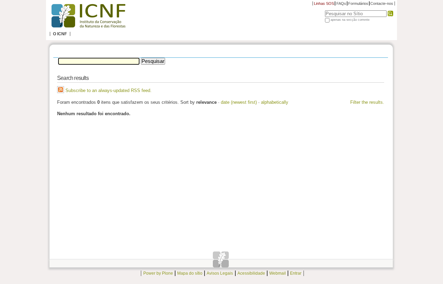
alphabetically (274, 102)
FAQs (341, 3)
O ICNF (60, 34)
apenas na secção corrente (350, 19)
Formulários (358, 3)
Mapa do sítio (189, 273)
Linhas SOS (324, 3)
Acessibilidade (251, 273)
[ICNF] (88, 15)
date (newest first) (239, 102)
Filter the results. (367, 102)
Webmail (277, 273)
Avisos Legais (220, 273)
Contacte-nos (381, 3)
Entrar (295, 273)
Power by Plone (158, 273)
